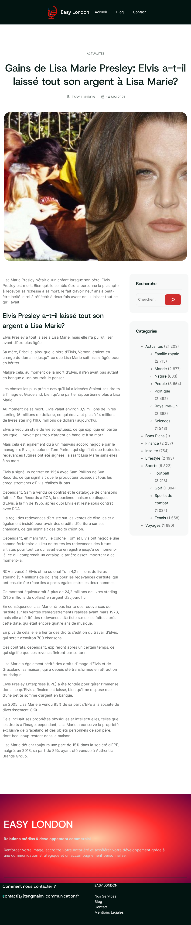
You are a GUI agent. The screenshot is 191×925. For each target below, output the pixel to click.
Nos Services (105, 896)
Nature (161, 376)
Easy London (75, 12)
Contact (101, 907)
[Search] (173, 299)
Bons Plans (154, 435)
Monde (161, 368)
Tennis (160, 518)
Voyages (152, 525)
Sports (151, 465)
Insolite (151, 450)
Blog (98, 901)
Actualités (95, 53)
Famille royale (167, 353)
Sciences (162, 421)
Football (162, 473)
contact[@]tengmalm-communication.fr (41, 896)
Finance (152, 443)
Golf (158, 488)
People (161, 383)
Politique (162, 391)
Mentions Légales (109, 912)
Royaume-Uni (166, 406)
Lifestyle (152, 458)
